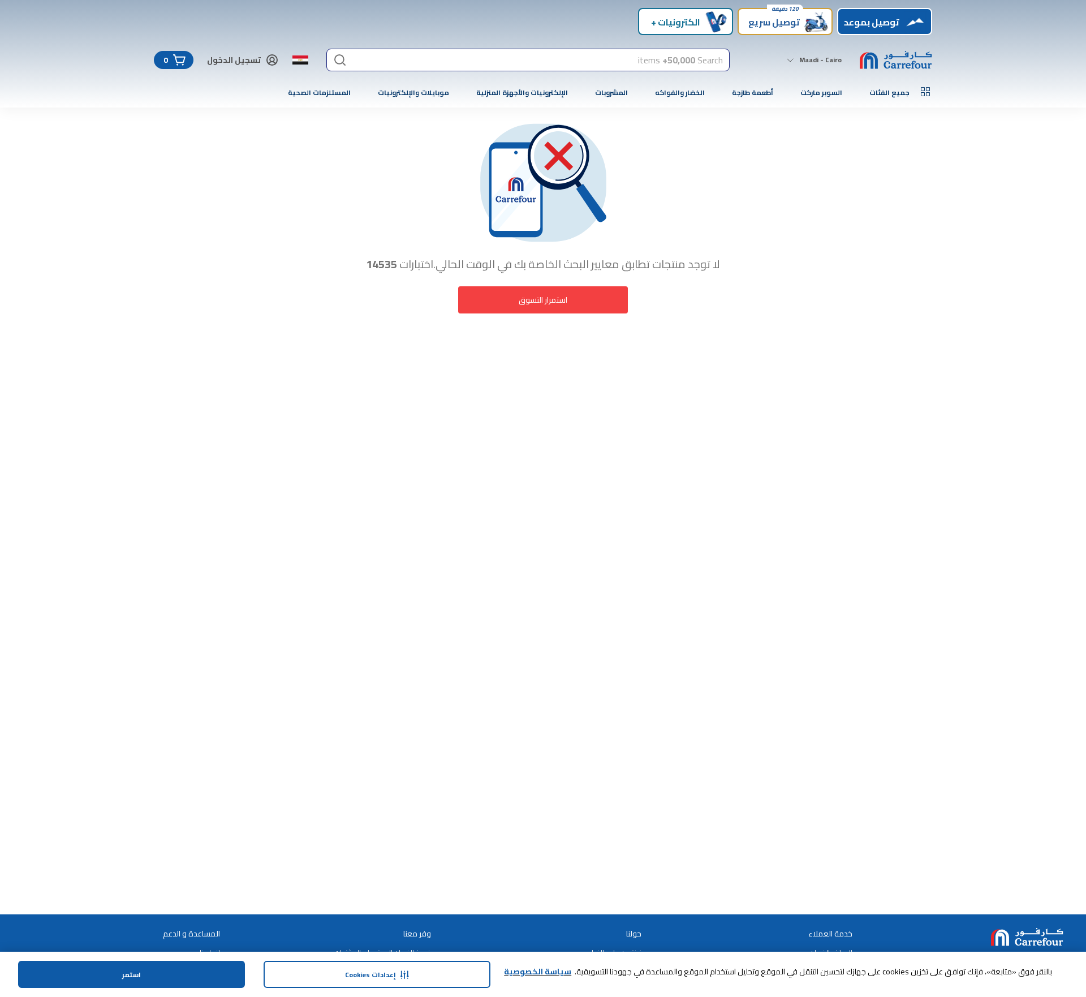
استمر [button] (131, 974)
